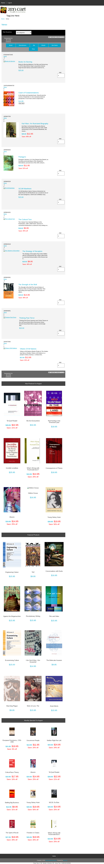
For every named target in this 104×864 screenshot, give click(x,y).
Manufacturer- (23, 45)
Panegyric (22, 157)
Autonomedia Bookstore (51, 860)
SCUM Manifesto (24, 189)
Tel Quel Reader (12, 421)
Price (33, 49)
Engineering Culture (11, 572)
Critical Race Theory (12, 772)
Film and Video (54, 616)
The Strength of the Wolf (27, 285)
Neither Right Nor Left (54, 740)
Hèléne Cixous (33, 493)
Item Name (55, 45)
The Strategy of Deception (32, 251)
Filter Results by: (7, 32)
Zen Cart (65, 860)
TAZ (33, 572)
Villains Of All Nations (28, 349)
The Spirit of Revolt (12, 833)
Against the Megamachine (12, 616)
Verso (5, 56)
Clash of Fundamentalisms (28, 93)
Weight (43, 45)
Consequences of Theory (54, 468)
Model (10, 45)
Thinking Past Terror (27, 318)
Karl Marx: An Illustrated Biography (35, 124)
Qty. (34, 45)
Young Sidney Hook (54, 517)
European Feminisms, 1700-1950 (12, 741)
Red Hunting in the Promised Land (54, 421)
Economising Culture (12, 660)
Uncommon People (33, 740)
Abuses (12, 517)
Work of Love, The (33, 706)
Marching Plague (12, 706)
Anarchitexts (54, 706)
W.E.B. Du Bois (54, 802)
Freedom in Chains (33, 833)
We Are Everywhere (33, 421)
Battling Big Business (12, 802)
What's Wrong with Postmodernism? (33, 469)
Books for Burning (25, 62)
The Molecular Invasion (54, 660)
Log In (10, 3)
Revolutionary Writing (33, 616)
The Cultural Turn (25, 219)
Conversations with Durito (54, 571)
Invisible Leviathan (12, 468)
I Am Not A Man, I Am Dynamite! (33, 661)
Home (3, 3)
